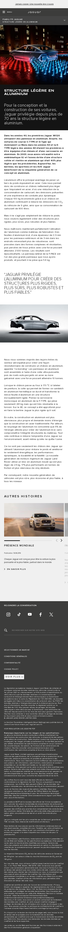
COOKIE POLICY (11, 669)
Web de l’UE (13, 707)
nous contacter (17, 714)
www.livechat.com (46, 863)
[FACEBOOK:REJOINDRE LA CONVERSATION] (40, 615)
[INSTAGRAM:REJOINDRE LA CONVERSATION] (8, 615)
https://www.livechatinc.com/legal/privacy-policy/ (39, 908)
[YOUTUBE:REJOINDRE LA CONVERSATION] (30, 615)
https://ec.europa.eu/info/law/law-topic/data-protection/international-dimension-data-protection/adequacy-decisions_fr (29, 898)
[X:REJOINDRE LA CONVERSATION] (51, 615)
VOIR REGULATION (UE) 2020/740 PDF (19, 729)
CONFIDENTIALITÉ (12, 663)
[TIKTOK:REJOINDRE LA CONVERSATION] (19, 615)
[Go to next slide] (61, 540)
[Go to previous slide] (56, 540)
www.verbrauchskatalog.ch (21, 793)
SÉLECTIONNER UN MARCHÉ (17, 650)
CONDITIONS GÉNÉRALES (15, 656)
